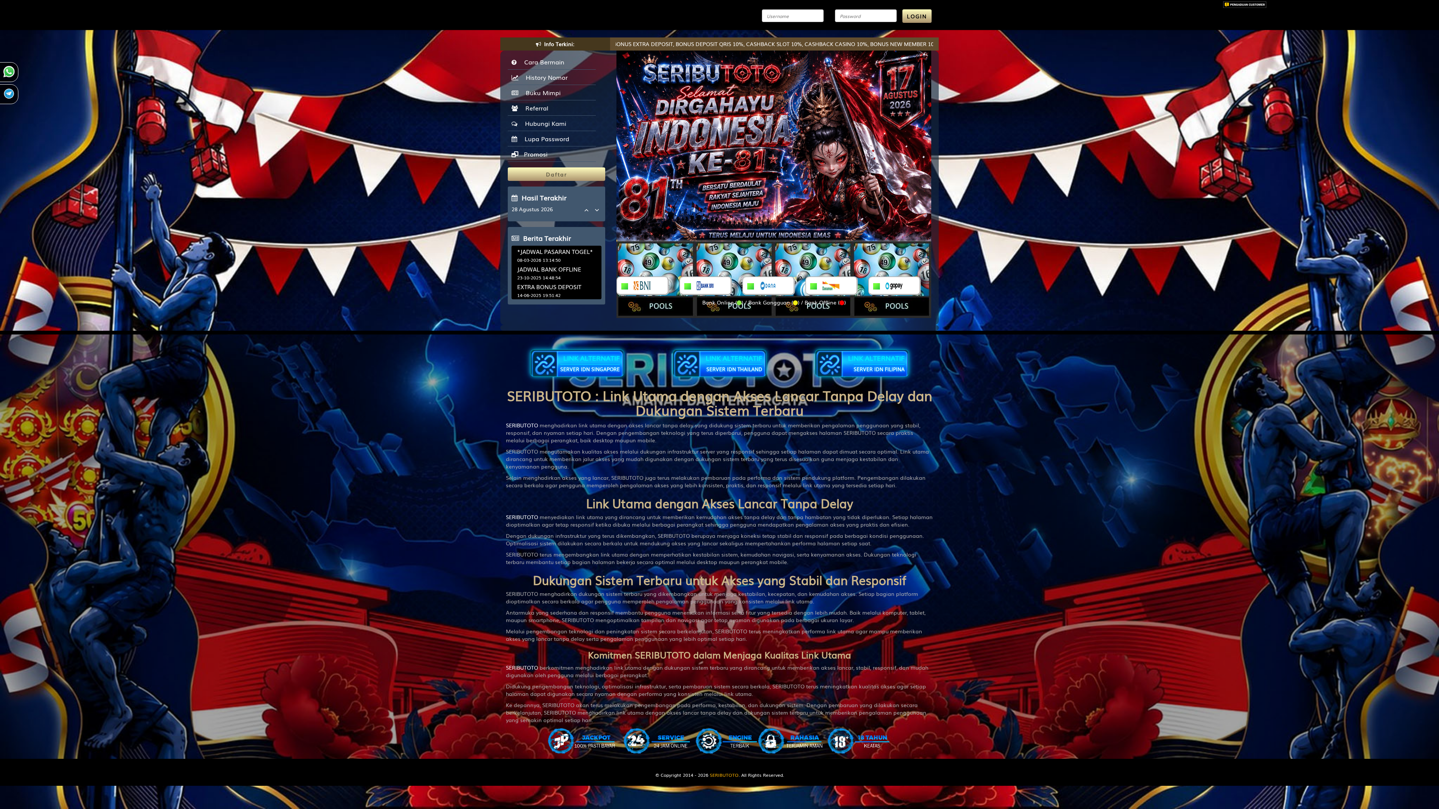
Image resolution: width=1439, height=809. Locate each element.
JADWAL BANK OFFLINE (549, 269)
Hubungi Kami (543, 123)
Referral (535, 107)
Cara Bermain (542, 61)
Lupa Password (545, 138)
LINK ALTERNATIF (590, 363)
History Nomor (545, 77)
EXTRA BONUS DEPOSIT (549, 286)
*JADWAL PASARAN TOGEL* (555, 251)
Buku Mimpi (541, 92)
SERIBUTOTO (522, 425)
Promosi (534, 153)
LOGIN (917, 16)
